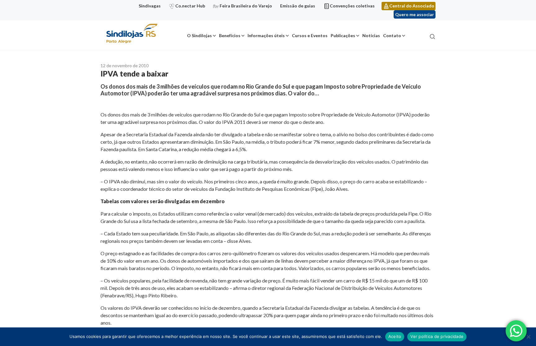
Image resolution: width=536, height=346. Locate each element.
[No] (528, 337)
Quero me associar (414, 14)
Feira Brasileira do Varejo (246, 5)
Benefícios (229, 35)
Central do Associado (411, 5)
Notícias (371, 35)
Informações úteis (266, 35)
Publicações (343, 35)
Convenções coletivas (352, 5)
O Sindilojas (199, 35)
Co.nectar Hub (190, 5)
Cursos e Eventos (310, 35)
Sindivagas (150, 5)
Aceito (394, 336)
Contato (392, 35)
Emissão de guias (297, 5)
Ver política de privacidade (436, 336)
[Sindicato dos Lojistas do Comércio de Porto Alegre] (131, 33)
